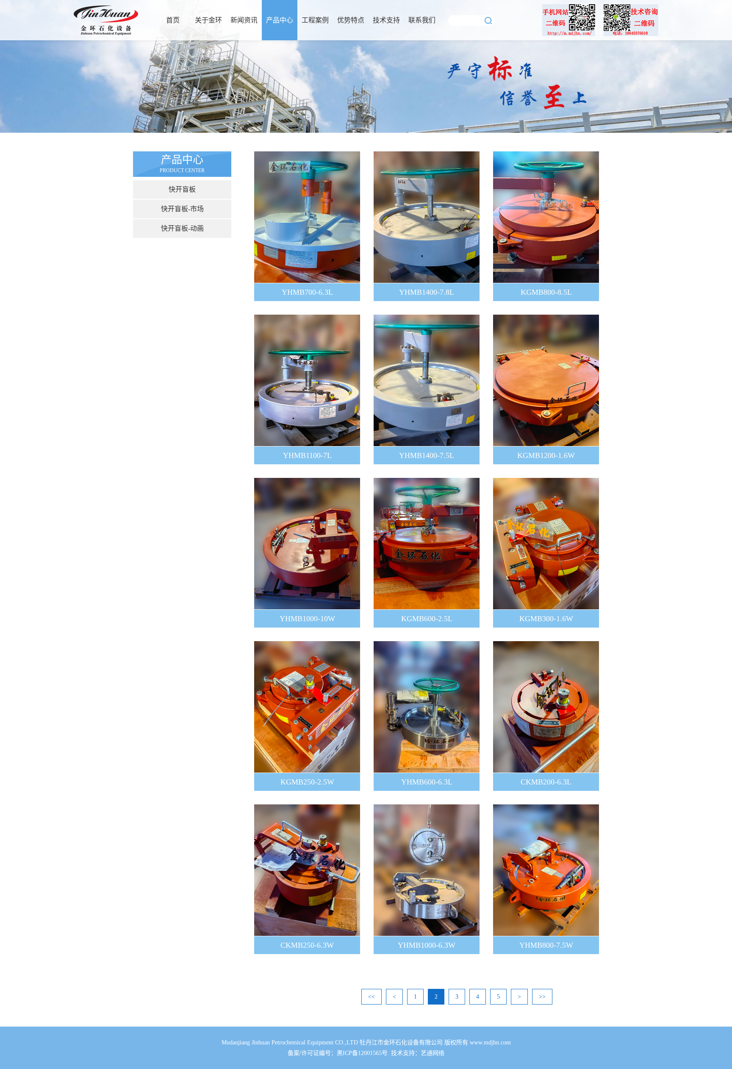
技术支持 (386, 20)
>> (542, 997)
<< (371, 997)
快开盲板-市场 (182, 208)
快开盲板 (182, 189)
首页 (172, 20)
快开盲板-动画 (182, 228)
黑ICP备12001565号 (362, 1053)
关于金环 (208, 20)
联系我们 (421, 20)
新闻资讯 (244, 20)
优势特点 (350, 20)
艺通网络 (432, 1053)
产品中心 (279, 20)
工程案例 (315, 20)
